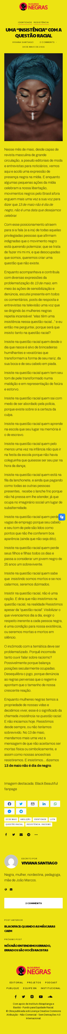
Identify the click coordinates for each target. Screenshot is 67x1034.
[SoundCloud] (50, 997)
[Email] (21, 834)
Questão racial (14, 824)
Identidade (25, 22)
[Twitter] (13, 834)
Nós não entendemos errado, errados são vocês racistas (27, 947)
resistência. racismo (39, 824)
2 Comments (47, 42)
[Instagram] (32, 997)
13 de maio (11, 819)
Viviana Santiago (23, 42)
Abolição (25, 819)
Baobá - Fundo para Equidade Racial (33, 1007)
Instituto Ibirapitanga (40, 1004)
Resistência (41, 22)
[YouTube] (41, 997)
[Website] (5, 889)
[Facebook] (6, 834)
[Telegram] (28, 834)
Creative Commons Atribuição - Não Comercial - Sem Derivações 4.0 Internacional (34, 1015)
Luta (52, 819)
